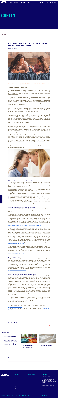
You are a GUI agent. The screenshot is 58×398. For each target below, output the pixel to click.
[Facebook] (40, 2)
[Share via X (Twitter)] (11, 322)
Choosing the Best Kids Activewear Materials (46, 346)
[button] (50, 2)
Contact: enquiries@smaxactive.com (48, 385)
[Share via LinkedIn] (14, 322)
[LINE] (42, 2)
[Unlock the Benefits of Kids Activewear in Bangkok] (29, 338)
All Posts (4, 34)
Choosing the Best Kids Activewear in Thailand (10, 337)
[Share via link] (16, 322)
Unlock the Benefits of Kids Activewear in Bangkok (27, 346)
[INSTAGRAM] (44, 2)
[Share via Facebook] (8, 322)
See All (54, 332)
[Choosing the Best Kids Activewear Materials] (47, 338)
